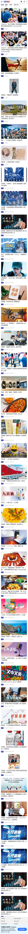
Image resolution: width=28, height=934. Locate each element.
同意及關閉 (22, 929)
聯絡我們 (3, 918)
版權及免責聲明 (17, 918)
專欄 (10, 5)
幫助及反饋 (16, 921)
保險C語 (16, 5)
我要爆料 (16, 923)
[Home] (6, 1)
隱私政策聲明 (4, 923)
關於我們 (3, 921)
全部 (6, 5)
